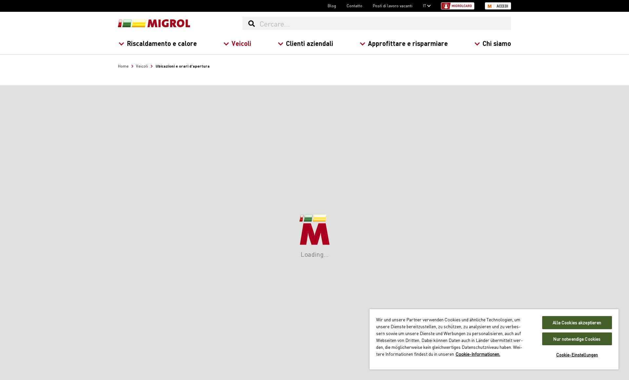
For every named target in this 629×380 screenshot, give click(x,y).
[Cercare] (251, 23)
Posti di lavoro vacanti (392, 5)
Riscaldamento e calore (162, 43)
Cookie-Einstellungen (577, 354)
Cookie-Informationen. (478, 353)
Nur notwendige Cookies (576, 339)
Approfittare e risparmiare (408, 43)
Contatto (354, 5)
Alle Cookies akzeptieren (577, 322)
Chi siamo (497, 43)
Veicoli (241, 43)
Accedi (502, 6)
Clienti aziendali (309, 43)
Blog (332, 5)
